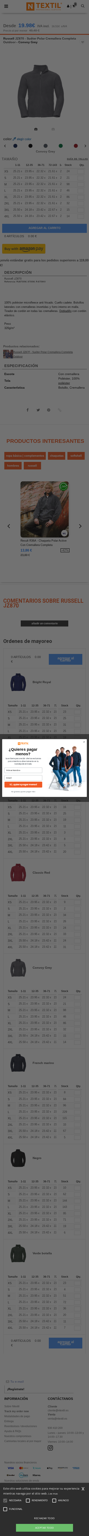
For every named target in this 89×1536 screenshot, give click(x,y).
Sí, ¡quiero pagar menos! (23, 784)
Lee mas (53, 1493)
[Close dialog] (84, 742)
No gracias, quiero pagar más (23, 792)
